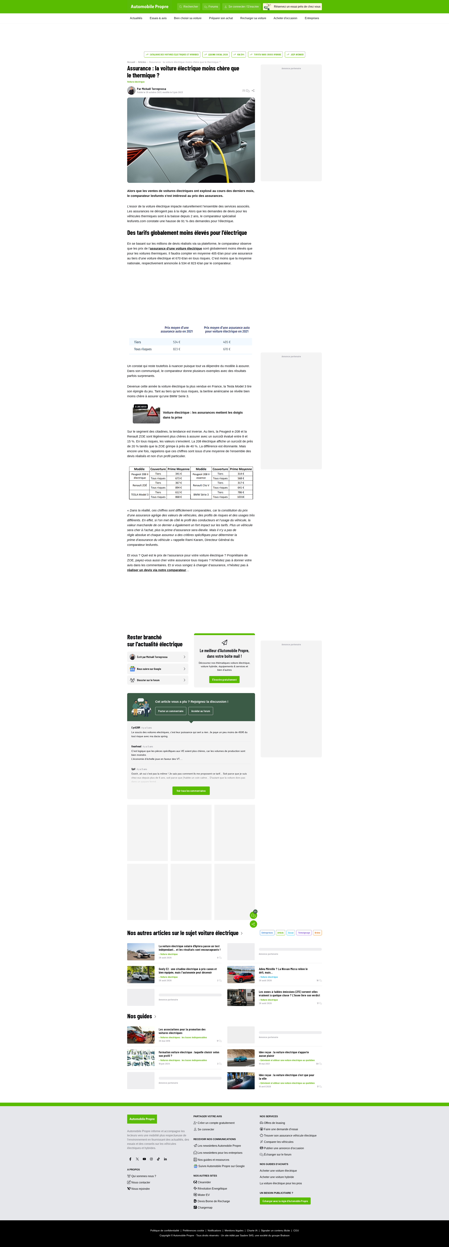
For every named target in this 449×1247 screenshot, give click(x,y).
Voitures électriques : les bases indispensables (183, 1037)
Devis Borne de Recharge (214, 1201)
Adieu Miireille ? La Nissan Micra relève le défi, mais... (283, 970)
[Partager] (253, 90)
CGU (296, 1230)
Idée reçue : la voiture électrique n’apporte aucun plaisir (284, 1053)
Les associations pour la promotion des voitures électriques (182, 1030)
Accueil (131, 62)
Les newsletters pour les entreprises (220, 1152)
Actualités (136, 18)
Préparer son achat (221, 18)
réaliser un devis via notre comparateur (156, 570)
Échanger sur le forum (277, 1154)
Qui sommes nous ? (143, 1176)
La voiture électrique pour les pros (281, 1183)
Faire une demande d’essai (281, 1129)
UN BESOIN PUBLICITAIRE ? (276, 1192)
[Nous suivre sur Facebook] (130, 1159)
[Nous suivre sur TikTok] (158, 1159)
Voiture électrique (136, 81)
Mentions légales (234, 1230)
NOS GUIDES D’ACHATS (274, 1164)
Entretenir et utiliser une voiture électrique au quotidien (287, 1060)
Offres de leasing (274, 1122)
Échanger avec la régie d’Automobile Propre (285, 1201)
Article (280, 932)
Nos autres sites (205, 1175)
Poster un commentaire (170, 711)
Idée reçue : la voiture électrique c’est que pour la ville (286, 1076)
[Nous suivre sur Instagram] (151, 1159)
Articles (142, 62)
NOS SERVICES (269, 1116)
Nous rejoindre (140, 1188)
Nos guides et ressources (213, 1159)
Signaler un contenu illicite (275, 1230)
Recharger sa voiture (253, 18)
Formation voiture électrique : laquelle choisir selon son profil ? (189, 1053)
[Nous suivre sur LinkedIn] (165, 1159)
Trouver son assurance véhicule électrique (290, 1135)
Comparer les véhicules (278, 1141)
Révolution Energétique (212, 1188)
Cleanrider (204, 1182)
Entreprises (312, 18)
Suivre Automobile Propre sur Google (221, 1166)
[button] (191, 760)
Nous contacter (140, 1182)
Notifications (214, 1230)
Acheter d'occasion (285, 18)
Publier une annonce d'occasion (284, 1148)
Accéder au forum (200, 711)
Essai (290, 932)
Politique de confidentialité (164, 1230)
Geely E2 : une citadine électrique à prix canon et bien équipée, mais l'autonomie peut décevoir (188, 970)
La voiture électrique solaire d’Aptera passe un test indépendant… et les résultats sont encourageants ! (189, 947)
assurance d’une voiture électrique (176, 248)
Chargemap (205, 1207)
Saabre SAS (246, 1235)
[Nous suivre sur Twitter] (137, 1159)
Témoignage (304, 932)
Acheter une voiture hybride (277, 1177)
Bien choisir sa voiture (188, 18)
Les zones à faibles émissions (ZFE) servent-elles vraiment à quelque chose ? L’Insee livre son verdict (289, 993)
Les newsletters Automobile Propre (219, 1145)
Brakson (285, 1235)
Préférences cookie (193, 1230)
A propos (133, 1169)
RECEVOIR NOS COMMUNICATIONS (214, 1139)
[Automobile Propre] (149, 6)
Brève (317, 932)
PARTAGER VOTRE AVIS (207, 1116)
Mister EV (204, 1194)
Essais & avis (158, 18)
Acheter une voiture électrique (278, 1170)
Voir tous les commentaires (191, 790)
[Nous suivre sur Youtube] (144, 1159)
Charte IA (252, 1230)
